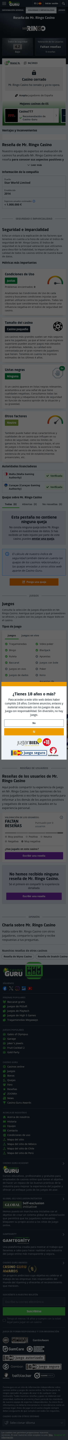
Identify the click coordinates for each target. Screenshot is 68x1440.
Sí (34, 731)
